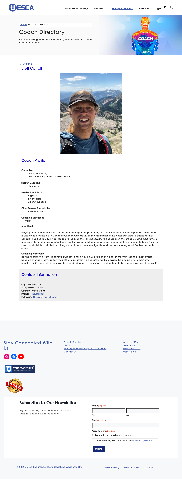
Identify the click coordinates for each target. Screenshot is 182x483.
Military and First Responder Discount (85, 349)
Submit (98, 449)
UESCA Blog (129, 352)
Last (127, 415)
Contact (149, 468)
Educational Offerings (76, 9)
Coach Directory (73, 342)
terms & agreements (143, 440)
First (93, 415)
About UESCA (130, 342)
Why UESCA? (99, 9)
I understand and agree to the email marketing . (123, 440)
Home (23, 25)
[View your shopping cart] (165, 7)
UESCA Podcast (131, 349)
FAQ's (67, 346)
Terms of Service (132, 468)
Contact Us (70, 352)
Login (158, 9)
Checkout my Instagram (45, 297)
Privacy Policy (112, 468)
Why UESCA (129, 346)
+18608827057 (37, 294)
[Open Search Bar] (171, 7)
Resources (144, 9)
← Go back (26, 64)
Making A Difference (122, 9)
